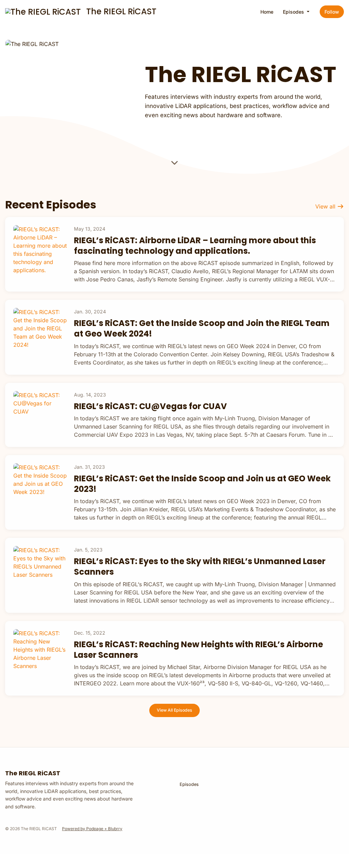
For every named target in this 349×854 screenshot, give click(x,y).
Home (266, 12)
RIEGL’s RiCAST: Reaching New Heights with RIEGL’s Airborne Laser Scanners (198, 650)
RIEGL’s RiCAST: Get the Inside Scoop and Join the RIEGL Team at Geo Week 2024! (202, 328)
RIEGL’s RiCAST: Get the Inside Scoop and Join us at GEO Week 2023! (202, 484)
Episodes (294, 12)
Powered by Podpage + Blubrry (92, 828)
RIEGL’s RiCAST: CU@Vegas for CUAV (150, 406)
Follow (331, 12)
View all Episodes (174, 710)
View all (326, 206)
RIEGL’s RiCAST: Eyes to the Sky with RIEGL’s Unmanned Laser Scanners (199, 566)
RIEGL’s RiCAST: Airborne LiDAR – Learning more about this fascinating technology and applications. (195, 246)
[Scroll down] (174, 163)
